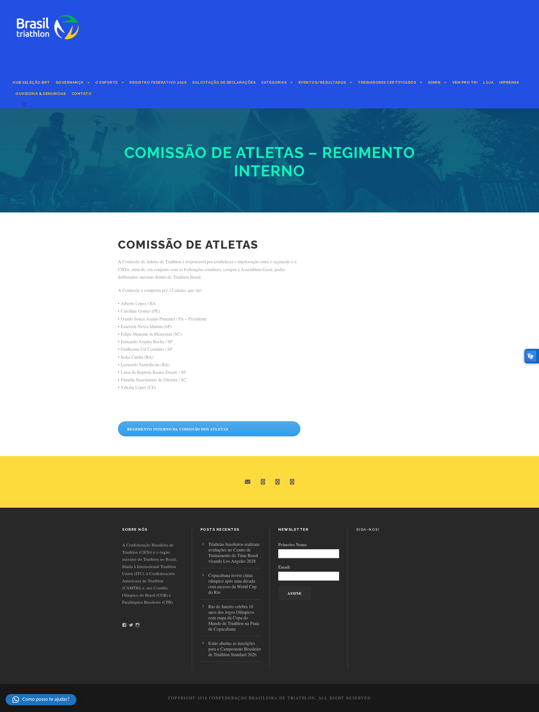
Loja (488, 82)
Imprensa (509, 82)
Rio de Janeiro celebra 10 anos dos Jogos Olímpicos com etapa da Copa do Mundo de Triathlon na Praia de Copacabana (233, 617)
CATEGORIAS (274, 82)
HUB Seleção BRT (31, 82)
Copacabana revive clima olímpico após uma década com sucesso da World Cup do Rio (232, 583)
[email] (247, 482)
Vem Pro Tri (465, 82)
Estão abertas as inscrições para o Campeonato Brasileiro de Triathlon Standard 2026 (234, 648)
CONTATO (82, 93)
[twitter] (277, 482)
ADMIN (434, 82)
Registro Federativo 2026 (157, 82)
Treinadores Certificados (387, 82)
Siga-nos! (368, 529)
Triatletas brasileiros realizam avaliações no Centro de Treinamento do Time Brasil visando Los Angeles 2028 (233, 552)
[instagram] (292, 482)
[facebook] (263, 482)
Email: (284, 567)
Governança (70, 82)
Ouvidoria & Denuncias (40, 93)
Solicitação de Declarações (223, 82)
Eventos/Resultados (322, 82)
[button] (41, 699)
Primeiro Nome (292, 544)
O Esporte (106, 82)
